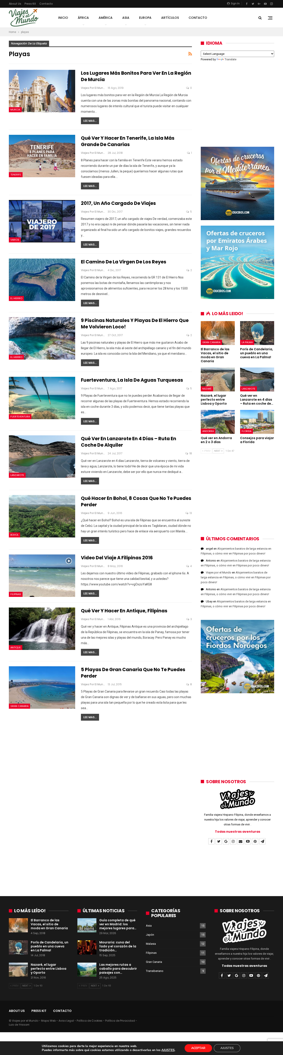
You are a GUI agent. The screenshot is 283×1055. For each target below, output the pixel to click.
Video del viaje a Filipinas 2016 (117, 557)
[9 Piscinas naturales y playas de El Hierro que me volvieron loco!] (42, 338)
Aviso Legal (66, 1021)
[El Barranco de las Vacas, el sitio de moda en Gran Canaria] (218, 333)
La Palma (247, 342)
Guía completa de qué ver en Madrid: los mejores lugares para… (117, 924)
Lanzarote (17, 475)
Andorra (208, 431)
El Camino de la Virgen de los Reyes (123, 262)
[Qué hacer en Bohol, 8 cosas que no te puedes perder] (42, 516)
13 (190, 513)
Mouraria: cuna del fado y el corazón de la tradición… (117, 946)
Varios (14, 240)
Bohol (14, 535)
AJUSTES (168, 1050)
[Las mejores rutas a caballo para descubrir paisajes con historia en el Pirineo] (86, 970)
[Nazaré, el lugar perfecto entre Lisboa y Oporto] (218, 379)
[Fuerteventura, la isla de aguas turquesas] (42, 398)
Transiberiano (154, 971)
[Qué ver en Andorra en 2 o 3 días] (218, 422)
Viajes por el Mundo (218, 572)
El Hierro (16, 298)
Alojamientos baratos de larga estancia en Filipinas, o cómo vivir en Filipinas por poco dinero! (236, 577)
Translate (230, 59)
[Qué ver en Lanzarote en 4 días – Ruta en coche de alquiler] (42, 456)
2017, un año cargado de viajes (118, 203)
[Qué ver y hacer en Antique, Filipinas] (42, 628)
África (83, 17)
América (106, 17)
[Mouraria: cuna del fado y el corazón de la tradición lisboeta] (86, 947)
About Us (15, 4)
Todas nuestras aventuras (237, 831)
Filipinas (15, 594)
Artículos (170, 17)
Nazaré (207, 388)
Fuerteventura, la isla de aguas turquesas (132, 380)
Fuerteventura (20, 416)
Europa (145, 17)
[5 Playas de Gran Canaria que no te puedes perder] (42, 687)
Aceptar (198, 1048)
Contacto (46, 4)
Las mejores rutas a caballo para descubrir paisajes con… (118, 968)
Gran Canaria (19, 706)
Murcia (15, 109)
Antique (15, 647)
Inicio (63, 17)
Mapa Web (48, 1021)
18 (190, 453)
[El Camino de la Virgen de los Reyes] (42, 280)
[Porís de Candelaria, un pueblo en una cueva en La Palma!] (257, 333)
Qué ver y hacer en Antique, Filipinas (124, 610)
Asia (125, 17)
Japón (150, 934)
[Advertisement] (237, 101)
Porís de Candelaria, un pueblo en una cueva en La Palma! (49, 946)
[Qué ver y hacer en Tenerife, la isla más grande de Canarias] (42, 156)
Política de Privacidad (120, 1021)
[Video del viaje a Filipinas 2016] (42, 575)
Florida (246, 431)
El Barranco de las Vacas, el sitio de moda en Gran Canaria (49, 924)
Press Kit (30, 4)
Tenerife (15, 174)
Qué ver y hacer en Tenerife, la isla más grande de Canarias (127, 141)
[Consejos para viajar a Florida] (257, 422)
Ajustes (227, 1048)
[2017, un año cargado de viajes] (42, 221)
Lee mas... (90, 121)
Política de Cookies (89, 1021)
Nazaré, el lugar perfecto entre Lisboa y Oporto (48, 968)
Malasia (151, 943)
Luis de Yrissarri (19, 1024)
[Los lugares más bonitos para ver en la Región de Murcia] (42, 91)
